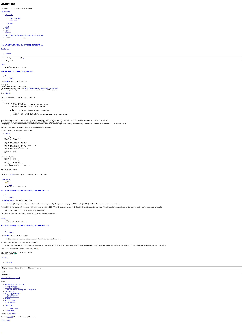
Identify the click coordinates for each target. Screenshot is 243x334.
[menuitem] (14, 18)
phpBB (10, 317)
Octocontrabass (5, 179)
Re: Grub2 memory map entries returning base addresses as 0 (25, 190)
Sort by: (17, 268)
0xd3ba (3, 64)
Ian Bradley (12, 313)
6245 (10, 185)
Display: (5, 268)
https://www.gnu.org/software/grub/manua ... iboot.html (41, 88)
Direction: (31, 268)
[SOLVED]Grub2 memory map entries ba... (22, 45)
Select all (7, 93)
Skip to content (5, 11)
